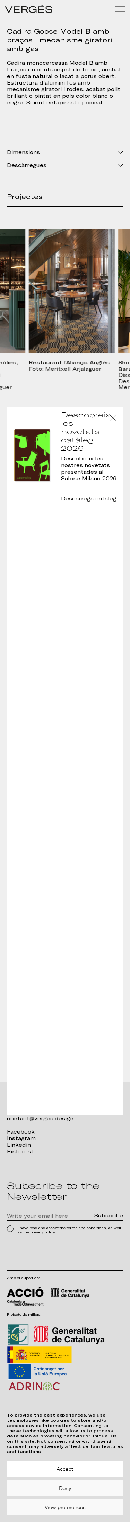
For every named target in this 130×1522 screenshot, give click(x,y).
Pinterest (20, 1152)
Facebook (21, 1132)
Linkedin (19, 1145)
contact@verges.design (40, 1118)
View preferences (65, 1507)
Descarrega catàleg (88, 498)
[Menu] (120, 9)
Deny (65, 1488)
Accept (65, 1469)
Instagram (21, 1138)
